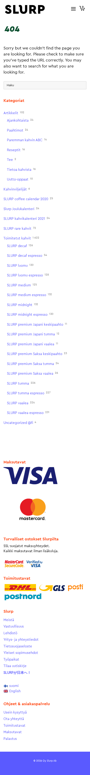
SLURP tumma (21, 383)
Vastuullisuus (13, 626)
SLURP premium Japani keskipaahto (37, 324)
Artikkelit (13, 113)
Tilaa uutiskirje (15, 666)
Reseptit (16, 150)
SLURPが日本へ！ (17, 672)
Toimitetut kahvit (21, 238)
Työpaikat (11, 659)
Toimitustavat (14, 725)
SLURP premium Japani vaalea (32, 344)
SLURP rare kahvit (19, 228)
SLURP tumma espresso (29, 393)
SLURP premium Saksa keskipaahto (37, 354)
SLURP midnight (22, 305)
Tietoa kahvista (21, 170)
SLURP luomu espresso (28, 275)
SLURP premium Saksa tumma (33, 364)
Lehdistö (10, 633)
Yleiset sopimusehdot (20, 653)
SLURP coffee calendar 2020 (28, 199)
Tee (11, 160)
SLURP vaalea (21, 403)
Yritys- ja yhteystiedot (21, 639)
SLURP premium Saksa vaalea (32, 373)
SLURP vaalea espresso (28, 413)
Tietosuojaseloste (17, 646)
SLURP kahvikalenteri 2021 (26, 219)
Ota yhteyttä (13, 719)
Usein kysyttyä (15, 712)
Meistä (8, 620)
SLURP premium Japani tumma (33, 334)
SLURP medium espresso (29, 295)
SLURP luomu (20, 265)
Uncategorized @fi (19, 423)
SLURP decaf (20, 246)
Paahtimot (17, 130)
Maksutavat (12, 732)
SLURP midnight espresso (30, 314)
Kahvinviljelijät (16, 189)
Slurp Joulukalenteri (21, 209)
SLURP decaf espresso (27, 255)
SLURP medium (22, 285)
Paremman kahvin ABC (27, 140)
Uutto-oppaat (20, 179)
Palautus (10, 739)
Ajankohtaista (20, 120)
